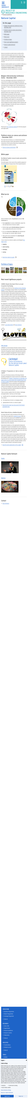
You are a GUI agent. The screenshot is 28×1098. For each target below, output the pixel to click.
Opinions (3, 478)
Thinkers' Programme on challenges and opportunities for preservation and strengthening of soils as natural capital (14, 379)
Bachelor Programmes (9, 1011)
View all (6, 1019)
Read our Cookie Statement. (7, 1092)
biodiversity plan (17, 416)
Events (3, 458)
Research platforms (7, 14)
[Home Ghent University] (6, 4)
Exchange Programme (9, 1016)
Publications (6, 1035)
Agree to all (7, 1096)
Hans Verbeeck (18, 325)
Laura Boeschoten (9, 325)
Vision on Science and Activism (9, 147)
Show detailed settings (6, 1090)
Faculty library (7, 1045)
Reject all (21, 1096)
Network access (7, 1047)
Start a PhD (6, 1026)
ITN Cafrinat (4, 346)
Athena (5, 1057)
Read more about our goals (9, 257)
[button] (24, 2)
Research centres (8, 1033)
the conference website (12, 127)
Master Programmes (8, 1014)
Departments (7, 1028)
